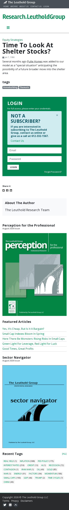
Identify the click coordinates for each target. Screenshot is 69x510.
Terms (5, 500)
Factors (33, 473)
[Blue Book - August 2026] (34, 406)
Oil (38, 469)
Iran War (26, 469)
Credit (30, 465)
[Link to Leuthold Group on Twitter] (4, 505)
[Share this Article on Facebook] (7, 190)
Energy (18, 473)
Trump (38, 477)
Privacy (15, 500)
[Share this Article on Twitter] (3, 190)
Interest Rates (11, 465)
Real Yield (9, 461)
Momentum (51, 473)
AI (42, 465)
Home (6, 6)
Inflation (25, 461)
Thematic (24, 87)
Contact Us (36, 6)
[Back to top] (15, 505)
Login (46, 6)
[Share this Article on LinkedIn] (11, 190)
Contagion (10, 469)
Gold (50, 469)
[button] (8, 27)
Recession (54, 465)
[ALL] (64, 453)
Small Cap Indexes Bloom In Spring (23, 334)
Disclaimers (27, 500)
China (7, 481)
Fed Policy (43, 461)
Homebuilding (10, 87)
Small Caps (10, 477)
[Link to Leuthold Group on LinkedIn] (10, 505)
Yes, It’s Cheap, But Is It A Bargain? (23, 329)
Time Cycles (54, 477)
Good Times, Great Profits (18, 348)
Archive (14, 6)
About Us (24, 6)
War (6, 473)
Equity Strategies (12, 40)
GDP (26, 477)
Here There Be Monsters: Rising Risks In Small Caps (33, 338)
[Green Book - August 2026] (34, 274)
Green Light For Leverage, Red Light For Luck (29, 343)
